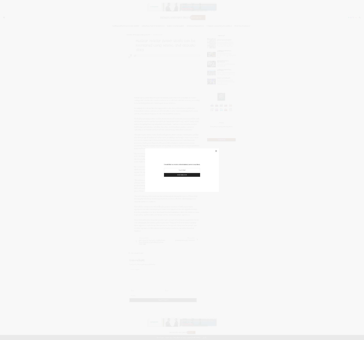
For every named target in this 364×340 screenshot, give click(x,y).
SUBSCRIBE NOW (182, 175)
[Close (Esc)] (216, 151)
